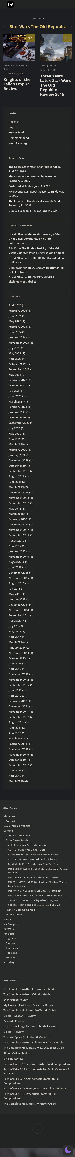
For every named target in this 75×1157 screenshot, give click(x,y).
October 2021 (17, 385)
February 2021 (18, 407)
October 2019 (17, 465)
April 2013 (15, 669)
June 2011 (15, 727)
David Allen (16, 234)
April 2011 (15, 733)
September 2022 (19, 369)
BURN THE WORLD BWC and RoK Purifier (33, 854)
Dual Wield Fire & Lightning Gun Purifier (33, 864)
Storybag (9, 962)
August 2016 (17, 562)
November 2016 (19, 556)
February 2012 (18, 701)
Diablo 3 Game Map (18, 835)
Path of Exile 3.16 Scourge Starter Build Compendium (36, 1088)
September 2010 (19, 765)
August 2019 (17, 476)
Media (7, 919)
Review (6, 69)
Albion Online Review (17, 1053)
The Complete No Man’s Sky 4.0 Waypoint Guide (33, 1047)
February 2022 (18, 380)
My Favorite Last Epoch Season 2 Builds (33, 191)
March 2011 (16, 738)
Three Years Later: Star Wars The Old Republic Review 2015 (55, 85)
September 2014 (19, 615)
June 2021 (15, 396)
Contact (10, 821)
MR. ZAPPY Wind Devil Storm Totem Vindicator (37, 895)
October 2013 (17, 658)
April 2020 (15, 439)
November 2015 (19, 578)
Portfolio (9, 928)
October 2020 (17, 417)
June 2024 (15, 332)
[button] (68, 1150)
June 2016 (15, 567)
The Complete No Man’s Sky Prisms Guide (29, 1103)
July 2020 (14, 428)
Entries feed (16, 132)
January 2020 (17, 455)
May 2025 (15, 321)
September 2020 (19, 423)
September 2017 (19, 535)
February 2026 (18, 310)
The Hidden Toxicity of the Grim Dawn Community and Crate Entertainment (35, 239)
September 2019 (19, 471)
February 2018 (18, 519)
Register (14, 121)
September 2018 (19, 503)
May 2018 (15, 508)
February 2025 (18, 326)
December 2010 (19, 749)
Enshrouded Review (21, 186)
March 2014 (16, 642)
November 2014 (19, 610)
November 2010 (19, 754)
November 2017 (19, 529)
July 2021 (14, 390)
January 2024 (17, 337)
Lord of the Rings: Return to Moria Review (29, 1026)
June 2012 (15, 690)
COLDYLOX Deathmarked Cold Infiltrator (33, 859)
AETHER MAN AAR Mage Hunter (27, 849)
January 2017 (17, 551)
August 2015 (17, 583)
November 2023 (19, 342)
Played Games (14, 914)
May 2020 (15, 433)
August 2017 (17, 540)
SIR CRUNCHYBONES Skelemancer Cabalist (34, 904)
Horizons (11, 952)
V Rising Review (13, 1058)
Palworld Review (13, 1021)
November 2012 (19, 679)
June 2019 (15, 481)
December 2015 (19, 572)
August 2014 (17, 620)
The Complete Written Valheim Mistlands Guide (33, 1042)
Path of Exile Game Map (20, 909)
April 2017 (15, 546)
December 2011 (19, 706)
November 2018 (19, 497)
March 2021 (16, 401)
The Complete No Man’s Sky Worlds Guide (35, 201)
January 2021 (17, 412)
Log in (12, 127)
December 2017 (19, 524)
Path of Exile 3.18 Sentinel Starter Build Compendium (37, 1064)
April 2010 (15, 776)
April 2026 (15, 305)
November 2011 (19, 711)
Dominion (12, 947)
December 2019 (19, 460)
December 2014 (19, 604)
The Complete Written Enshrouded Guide (35, 166)
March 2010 (16, 781)
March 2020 (16, 444)
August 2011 (17, 722)
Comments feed (19, 138)
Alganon (11, 938)
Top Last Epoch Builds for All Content (26, 1037)
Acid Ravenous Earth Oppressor (27, 845)
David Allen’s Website (16, 825)
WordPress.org (18, 143)
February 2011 (18, 743)
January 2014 (17, 647)
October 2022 (17, 364)
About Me (9, 816)
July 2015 (14, 588)
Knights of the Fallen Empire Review (17, 84)
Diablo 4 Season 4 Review (25, 210)
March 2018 (16, 513)
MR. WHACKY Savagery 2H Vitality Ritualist (34, 890)
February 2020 (18, 449)
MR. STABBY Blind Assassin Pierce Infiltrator (36, 877)
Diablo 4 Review (13, 1031)
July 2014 (14, 626)
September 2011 (19, 717)
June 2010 (15, 770)
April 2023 (15, 358)
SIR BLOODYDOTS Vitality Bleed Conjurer (33, 900)
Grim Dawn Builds (17, 840)
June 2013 (15, 663)
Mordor (10, 957)
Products (8, 933)
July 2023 (14, 348)
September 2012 (19, 685)
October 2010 (17, 759)
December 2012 (19, 674)
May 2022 (15, 374)
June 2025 (15, 316)
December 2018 (19, 492)
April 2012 (15, 695)
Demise (10, 943)
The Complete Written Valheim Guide (32, 176)
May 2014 (15, 631)
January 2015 (17, 599)
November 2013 (19, 653)
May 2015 (15, 594)
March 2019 (16, 487)
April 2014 (15, 636)
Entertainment (10, 65)
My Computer (11, 924)
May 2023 (15, 353)
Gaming (23, 65)
